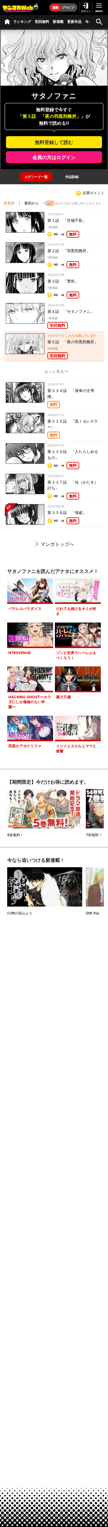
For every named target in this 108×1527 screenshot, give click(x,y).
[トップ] (7, 21)
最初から (31, 203)
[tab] (36, 176)
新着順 (9, 203)
